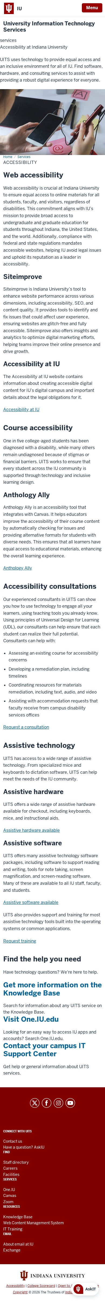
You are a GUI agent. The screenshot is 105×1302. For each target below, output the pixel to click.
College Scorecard (41, 1286)
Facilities (11, 1174)
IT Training (12, 1229)
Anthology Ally (17, 568)
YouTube (70, 1103)
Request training (19, 941)
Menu (92, 8)
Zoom (8, 1201)
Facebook (46, 1103)
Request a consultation (26, 727)
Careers (10, 1168)
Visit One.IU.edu (31, 1019)
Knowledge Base (18, 1216)
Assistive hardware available (31, 830)
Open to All (66, 1286)
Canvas (9, 1195)
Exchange (11, 1250)
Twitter (35, 1103)
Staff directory (16, 1162)
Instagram (58, 1103)
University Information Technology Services (49, 27)
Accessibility (15, 1286)
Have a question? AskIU (23, 1147)
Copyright (20, 1292)
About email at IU (18, 1244)
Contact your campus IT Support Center (44, 1049)
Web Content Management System (33, 1222)
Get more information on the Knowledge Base (52, 989)
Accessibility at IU (21, 409)
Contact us (12, 1141)
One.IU (9, 1189)
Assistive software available (30, 902)
